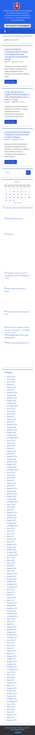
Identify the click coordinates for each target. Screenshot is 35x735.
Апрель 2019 (11, 598)
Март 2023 (10, 486)
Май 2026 (10, 384)
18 (17, 194)
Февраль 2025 (12, 424)
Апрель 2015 (11, 715)
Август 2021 (11, 528)
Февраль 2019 (12, 603)
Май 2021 (10, 536)
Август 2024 (11, 440)
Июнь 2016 (11, 677)
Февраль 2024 (12, 456)
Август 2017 (11, 640)
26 (21, 197)
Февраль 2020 (12, 574)
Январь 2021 (11, 547)
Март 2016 (10, 685)
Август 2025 (11, 408)
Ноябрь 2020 (11, 550)
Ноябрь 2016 (11, 664)
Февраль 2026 (12, 392)
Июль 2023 (11, 475)
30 (10, 200)
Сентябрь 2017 (12, 637)
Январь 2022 (11, 515)
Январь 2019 (11, 605)
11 (17, 191)
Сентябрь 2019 (12, 587)
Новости (16, 62)
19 (21, 194)
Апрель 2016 (11, 683)
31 (14, 200)
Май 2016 (10, 680)
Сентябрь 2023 (12, 470)
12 (21, 191)
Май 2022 (10, 510)
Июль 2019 (11, 590)
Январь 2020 (11, 576)
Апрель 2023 (11, 483)
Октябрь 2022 (12, 499)
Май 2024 (10, 448)
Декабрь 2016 (12, 661)
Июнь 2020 (11, 563)
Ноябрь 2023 (11, 464)
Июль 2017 (11, 643)
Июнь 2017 (11, 645)
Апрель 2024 (11, 451)
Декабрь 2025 (12, 398)
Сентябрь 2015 (12, 701)
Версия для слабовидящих (17, 26)
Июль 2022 (11, 507)
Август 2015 (11, 704)
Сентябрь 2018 (12, 616)
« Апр (15, 203)
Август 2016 (11, 672)
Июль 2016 (11, 675)
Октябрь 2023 (12, 467)
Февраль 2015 (12, 720)
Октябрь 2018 (12, 613)
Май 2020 (10, 566)
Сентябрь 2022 (12, 502)
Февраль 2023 (12, 488)
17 (14, 194)
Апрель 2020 (11, 568)
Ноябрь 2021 (11, 520)
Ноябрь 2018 (11, 611)
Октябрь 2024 (12, 435)
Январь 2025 (11, 427)
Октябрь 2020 (12, 552)
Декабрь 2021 (12, 518)
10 (14, 191)
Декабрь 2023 (12, 462)
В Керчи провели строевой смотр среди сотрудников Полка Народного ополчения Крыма (16, 54)
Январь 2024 (11, 459)
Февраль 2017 (12, 656)
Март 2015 (10, 717)
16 (10, 194)
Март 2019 (10, 600)
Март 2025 (10, 422)
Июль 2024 (11, 443)
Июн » (20, 203)
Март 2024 (10, 454)
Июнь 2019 (11, 592)
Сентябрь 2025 (12, 406)
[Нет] (33, 730)
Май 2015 (10, 712)
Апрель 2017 (11, 651)
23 (10, 197)
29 (6, 200)
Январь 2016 (11, 691)
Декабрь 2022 (12, 494)
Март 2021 (10, 542)
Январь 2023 (11, 491)
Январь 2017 (11, 659)
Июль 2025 (11, 411)
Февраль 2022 (12, 512)
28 (29, 197)
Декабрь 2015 (12, 693)
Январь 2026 (11, 395)
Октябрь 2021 (12, 523)
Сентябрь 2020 (12, 555)
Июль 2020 (11, 560)
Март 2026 (10, 390)
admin (8, 62)
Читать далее (10, 82)
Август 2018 (11, 619)
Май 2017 (10, 648)
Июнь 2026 (11, 382)
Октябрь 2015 (12, 699)
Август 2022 (11, 504)
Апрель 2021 (11, 539)
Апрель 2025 (11, 419)
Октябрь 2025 (12, 403)
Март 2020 (10, 571)
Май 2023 (10, 480)
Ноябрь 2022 (11, 496)
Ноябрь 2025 (11, 400)
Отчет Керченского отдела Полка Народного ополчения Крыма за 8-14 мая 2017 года (17, 96)
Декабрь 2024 (12, 430)
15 (6, 194)
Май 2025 (10, 416)
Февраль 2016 (12, 688)
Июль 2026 (11, 379)
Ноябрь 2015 (11, 696)
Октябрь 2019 (12, 584)
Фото (21, 62)
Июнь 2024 (11, 446)
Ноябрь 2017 (11, 632)
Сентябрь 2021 (12, 526)
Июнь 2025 (11, 414)
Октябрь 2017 (12, 635)
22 (6, 197)
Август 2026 (11, 377)
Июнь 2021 (11, 534)
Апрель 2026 (11, 387)
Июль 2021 (11, 531)
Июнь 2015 (11, 709)
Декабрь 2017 (12, 629)
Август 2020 (11, 558)
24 (14, 197)
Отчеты (22, 102)
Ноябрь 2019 (11, 581)
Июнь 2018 (11, 622)
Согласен (18, 732)
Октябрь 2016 (12, 667)
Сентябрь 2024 (12, 438)
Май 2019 (10, 595)
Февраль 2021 (12, 544)
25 (17, 197)
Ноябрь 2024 (11, 432)
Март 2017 (10, 653)
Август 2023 (11, 472)
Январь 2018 (11, 627)
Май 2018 (10, 624)
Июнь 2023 (11, 478)
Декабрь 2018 (12, 608)
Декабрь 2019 (12, 579)
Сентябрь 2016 (12, 669)
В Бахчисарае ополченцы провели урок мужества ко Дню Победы (17, 135)
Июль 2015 (11, 707)
